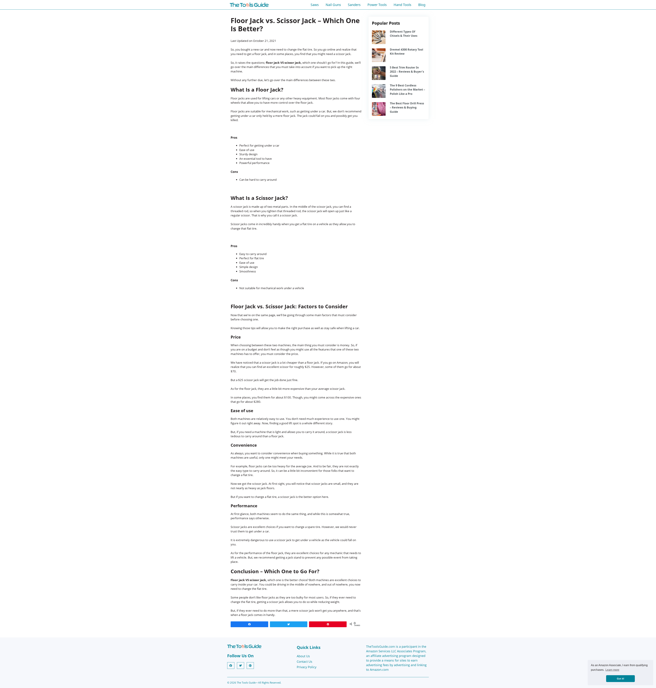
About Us (303, 656)
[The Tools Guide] (250, 4)
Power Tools (377, 4)
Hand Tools (402, 4)
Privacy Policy (306, 667)
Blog (421, 4)
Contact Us (304, 661)
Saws (315, 4)
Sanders (354, 4)
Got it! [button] (620, 678)
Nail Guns (333, 4)
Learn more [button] (612, 669)
